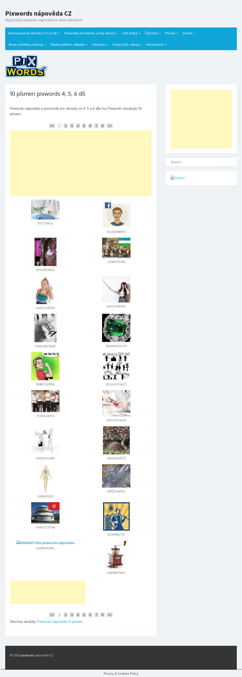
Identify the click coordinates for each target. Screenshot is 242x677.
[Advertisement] (81, 163)
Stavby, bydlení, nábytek (68, 44)
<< (52, 126)
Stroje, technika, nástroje (25, 44)
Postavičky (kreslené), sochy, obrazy (89, 33)
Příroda (170, 33)
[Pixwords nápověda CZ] (121, 66)
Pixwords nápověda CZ (38, 13)
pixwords (27, 655)
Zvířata (187, 33)
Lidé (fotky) (130, 33)
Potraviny (98, 44)
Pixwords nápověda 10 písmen (60, 622)
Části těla (151, 33)
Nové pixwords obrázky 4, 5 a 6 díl (32, 33)
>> (110, 126)
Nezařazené (155, 44)
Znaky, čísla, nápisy (125, 44)
